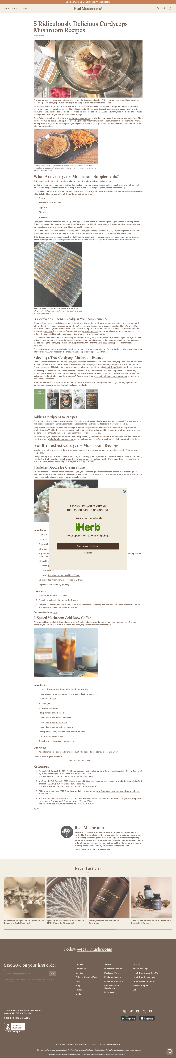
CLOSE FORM (88, 553)
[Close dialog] (124, 491)
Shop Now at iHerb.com (88, 546)
